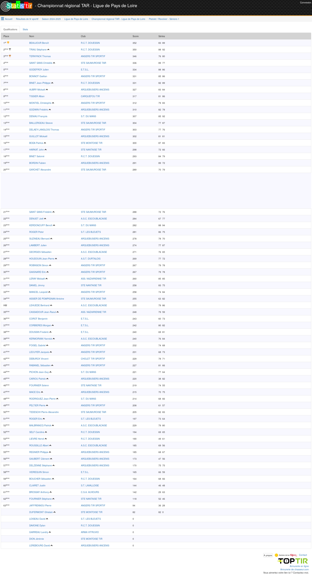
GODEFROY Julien (39, 69)
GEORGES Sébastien (40, 251)
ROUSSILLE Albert (39, 445)
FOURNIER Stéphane (40, 498)
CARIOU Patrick (37, 378)
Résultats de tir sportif (27, 19)
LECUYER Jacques (39, 352)
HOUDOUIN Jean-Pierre (41, 258)
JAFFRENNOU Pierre (40, 505)
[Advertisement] (240, 8)
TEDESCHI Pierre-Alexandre (44, 412)
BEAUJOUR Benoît (39, 42)
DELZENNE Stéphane (40, 465)
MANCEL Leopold (38, 292)
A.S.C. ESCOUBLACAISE (94, 218)
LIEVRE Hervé (36, 438)
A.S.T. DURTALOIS (90, 258)
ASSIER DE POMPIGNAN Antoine (46, 298)
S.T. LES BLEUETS (91, 231)
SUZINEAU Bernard (39, 238)
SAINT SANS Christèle (40, 62)
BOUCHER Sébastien (40, 478)
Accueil (8, 19)
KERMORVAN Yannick (40, 338)
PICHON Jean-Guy (39, 372)
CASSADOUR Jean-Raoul (42, 312)
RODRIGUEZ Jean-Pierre (42, 398)
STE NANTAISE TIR (91, 149)
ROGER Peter (36, 231)
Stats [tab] (25, 29)
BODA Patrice (36, 142)
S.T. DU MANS (88, 116)
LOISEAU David (37, 518)
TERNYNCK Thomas (40, 56)
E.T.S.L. (85, 69)
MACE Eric (34, 392)
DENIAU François (38, 116)
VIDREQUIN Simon (39, 472)
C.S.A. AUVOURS (90, 492)
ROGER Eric (35, 418)
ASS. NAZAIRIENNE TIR (93, 278)
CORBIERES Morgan (40, 325)
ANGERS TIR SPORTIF (93, 56)
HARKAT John (36, 149)
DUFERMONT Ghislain (41, 512)
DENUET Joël (36, 218)
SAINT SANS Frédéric (40, 211)
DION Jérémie (36, 538)
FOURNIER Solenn (39, 385)
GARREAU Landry (38, 532)
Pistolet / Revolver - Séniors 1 (164, 19)
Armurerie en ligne (299, 566)
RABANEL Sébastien (40, 365)
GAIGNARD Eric (37, 272)
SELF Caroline (36, 432)
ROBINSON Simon (38, 265)
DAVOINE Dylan (37, 525)
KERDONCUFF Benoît (40, 225)
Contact (303, 554)
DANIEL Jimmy (37, 285)
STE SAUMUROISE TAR (93, 62)
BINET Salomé (36, 156)
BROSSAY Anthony (39, 492)
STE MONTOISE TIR (91, 142)
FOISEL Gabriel (37, 345)
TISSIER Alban (37, 96)
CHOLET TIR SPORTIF (93, 358)
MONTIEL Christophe (40, 102)
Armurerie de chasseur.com (294, 569)
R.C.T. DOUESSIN (90, 42)
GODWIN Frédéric (38, 109)
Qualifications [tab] (10, 29)
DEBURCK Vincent (38, 358)
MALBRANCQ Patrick (40, 425)
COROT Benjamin (38, 318)
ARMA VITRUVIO (90, 532)
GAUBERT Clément (39, 458)
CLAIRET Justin (37, 485)
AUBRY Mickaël (37, 89)
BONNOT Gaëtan (38, 76)
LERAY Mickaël (37, 278)
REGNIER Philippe (38, 452)
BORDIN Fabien (37, 162)
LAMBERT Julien (38, 245)
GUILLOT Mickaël (38, 136)
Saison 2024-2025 (51, 19)
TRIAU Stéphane (38, 49)
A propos (268, 555)
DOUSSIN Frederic (39, 332)
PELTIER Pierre (37, 405)
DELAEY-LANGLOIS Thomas (44, 129)
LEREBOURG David (39, 545)
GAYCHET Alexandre (40, 169)
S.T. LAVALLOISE (90, 485)
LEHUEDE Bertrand (39, 305)
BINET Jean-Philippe (40, 82)
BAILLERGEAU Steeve (41, 122)
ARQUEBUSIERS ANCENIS (95, 89)
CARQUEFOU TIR (90, 96)
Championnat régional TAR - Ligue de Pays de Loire (118, 19)
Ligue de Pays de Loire (76, 19)
